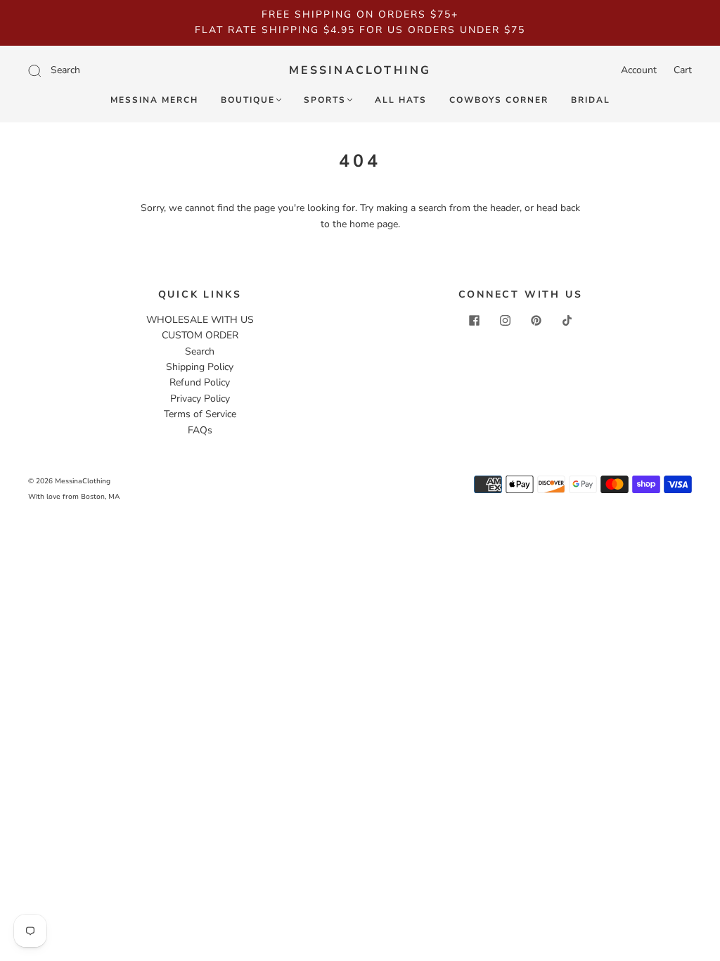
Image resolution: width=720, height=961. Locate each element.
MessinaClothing (360, 70)
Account (639, 70)
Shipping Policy (199, 367)
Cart (683, 70)
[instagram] (504, 320)
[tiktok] (566, 320)
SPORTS (325, 100)
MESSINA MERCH (154, 100)
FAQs (200, 430)
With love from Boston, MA (74, 497)
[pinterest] (535, 320)
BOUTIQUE (248, 100)
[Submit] (129, 70)
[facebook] (473, 320)
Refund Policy (199, 382)
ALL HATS (401, 100)
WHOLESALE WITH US (200, 319)
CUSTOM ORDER (200, 335)
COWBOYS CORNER (498, 100)
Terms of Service (200, 414)
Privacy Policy (200, 398)
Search (199, 351)
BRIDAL (590, 100)
